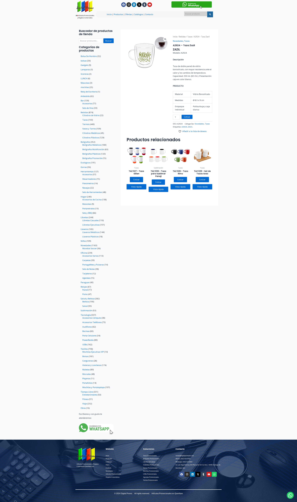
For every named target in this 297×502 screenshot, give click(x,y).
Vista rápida (136, 186)
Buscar (108, 40)
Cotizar (187, 117)
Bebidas (182, 36)
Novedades (178, 41)
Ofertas (128, 14)
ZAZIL (190, 127)
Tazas (189, 36)
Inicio (109, 14)
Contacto (149, 14)
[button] (165, 39)
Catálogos (138, 14)
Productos (118, 14)
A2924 (184, 127)
